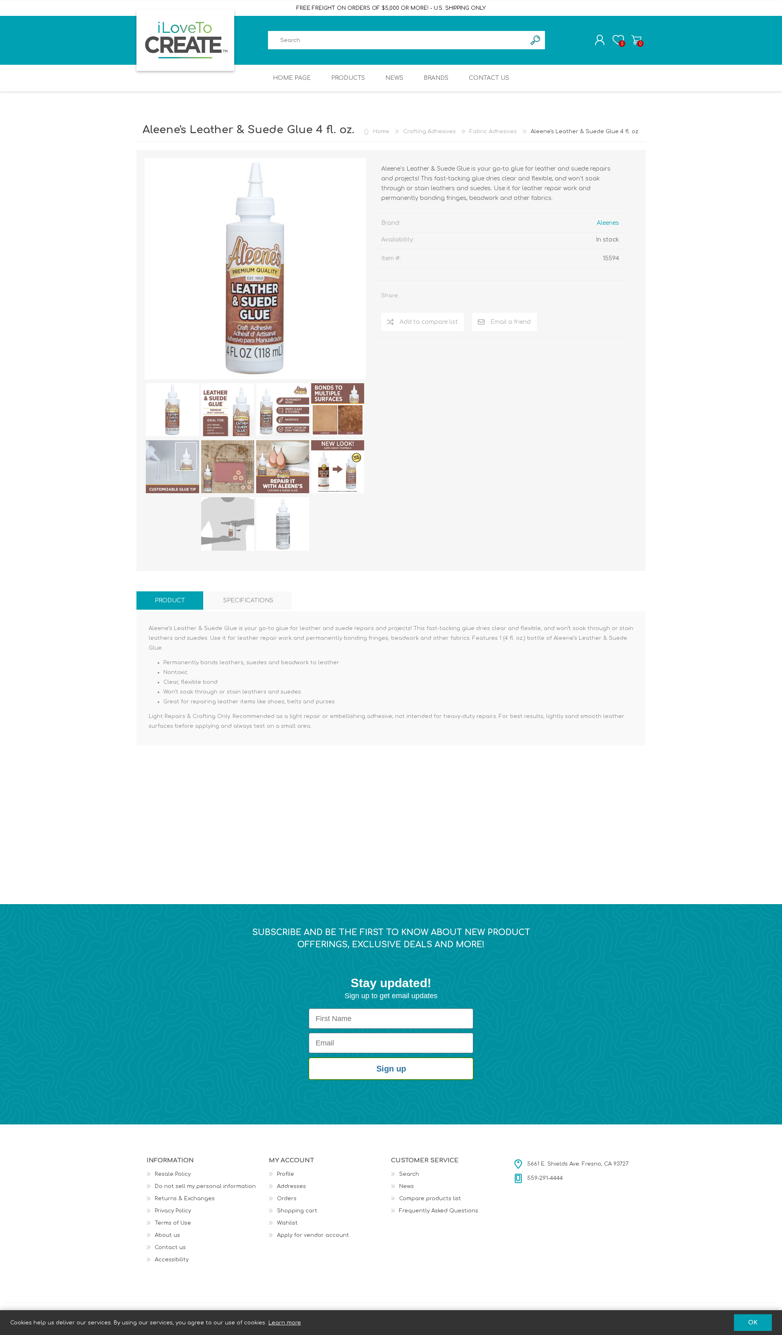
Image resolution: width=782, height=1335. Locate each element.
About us (167, 1235)
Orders (287, 1198)
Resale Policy (173, 1174)
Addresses (291, 1186)
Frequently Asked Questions (438, 1211)
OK (753, 1323)
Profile (285, 1174)
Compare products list (430, 1198)
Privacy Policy (173, 1211)
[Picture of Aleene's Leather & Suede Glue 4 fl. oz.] (172, 409)
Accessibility (172, 1260)
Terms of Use (173, 1223)
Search (409, 1174)
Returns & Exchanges (185, 1198)
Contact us (170, 1247)
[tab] (169, 600)
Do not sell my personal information (205, 1186)
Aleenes (608, 223)
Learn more (284, 1323)
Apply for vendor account (313, 1235)
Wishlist (287, 1223)
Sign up (391, 1068)
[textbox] (397, 40)
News (406, 1186)
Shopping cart (636, 40)
